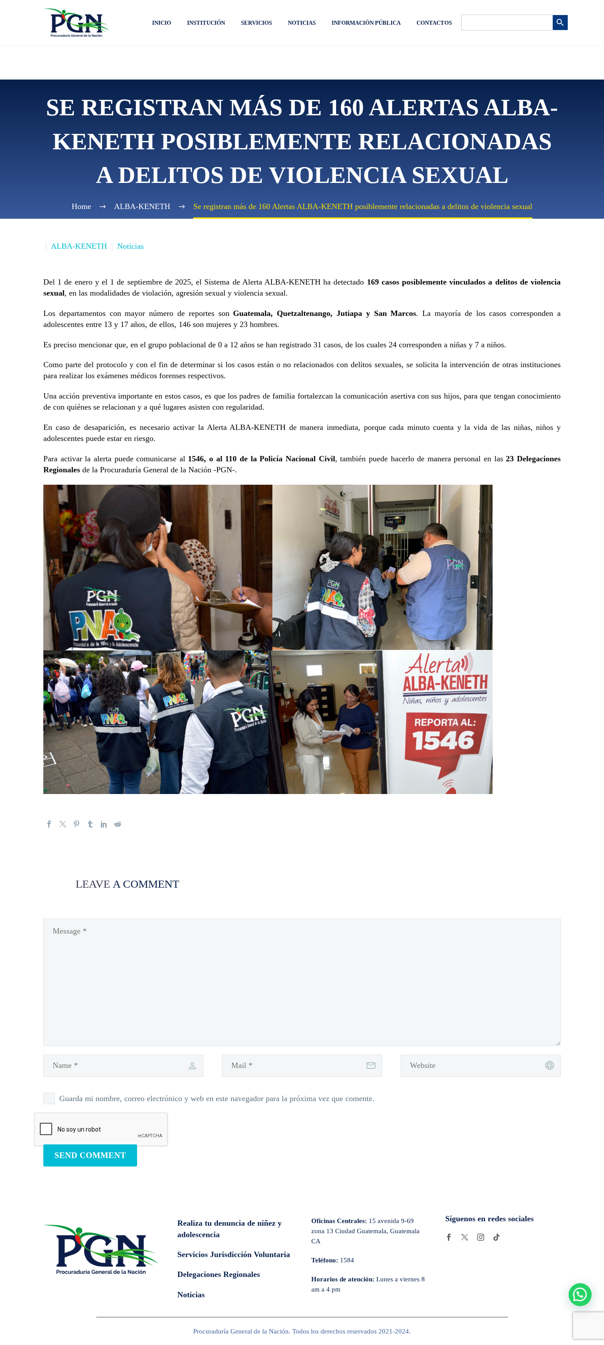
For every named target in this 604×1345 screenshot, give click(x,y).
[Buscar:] (506, 22)
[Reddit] (117, 824)
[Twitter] (62, 824)
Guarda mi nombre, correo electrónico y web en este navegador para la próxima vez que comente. (217, 1098)
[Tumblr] (90, 824)
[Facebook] (49, 824)
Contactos (434, 22)
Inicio (161, 22)
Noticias (302, 22)
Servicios (256, 22)
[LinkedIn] (103, 824)
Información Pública (366, 22)
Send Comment (90, 1155)
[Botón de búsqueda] (560, 22)
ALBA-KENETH (79, 246)
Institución (206, 22)
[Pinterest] (76, 824)
